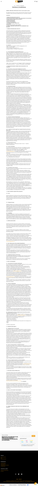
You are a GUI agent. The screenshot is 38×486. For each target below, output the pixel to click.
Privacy (20, 479)
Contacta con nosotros (4, 470)
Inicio (14, 5)
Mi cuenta (2, 471)
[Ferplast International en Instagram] (15, 474)
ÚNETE (33, 435)
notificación (24, 444)
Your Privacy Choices (22, 484)
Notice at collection (13, 484)
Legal (17, 479)
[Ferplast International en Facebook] (18, 474)
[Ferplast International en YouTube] (21, 474)
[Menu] (1, 1)
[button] (3, 485)
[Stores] (35, 1)
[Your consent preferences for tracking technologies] (36, 484)
